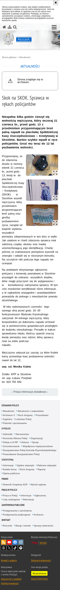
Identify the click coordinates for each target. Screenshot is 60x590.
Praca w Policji (9, 490)
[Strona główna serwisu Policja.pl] (4, 27)
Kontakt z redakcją (9, 560)
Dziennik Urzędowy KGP (15, 484)
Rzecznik (7, 525)
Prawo (5, 479)
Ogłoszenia (40, 495)
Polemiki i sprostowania (15, 423)
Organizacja (37, 438)
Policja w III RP (10, 442)
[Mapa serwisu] (10, 27)
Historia (25, 442)
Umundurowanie (11, 446)
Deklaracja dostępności (41, 560)
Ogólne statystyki (25, 465)
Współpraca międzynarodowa (38, 446)
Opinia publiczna (11, 473)
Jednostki (7, 434)
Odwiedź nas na (9, 542)
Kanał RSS (3, 542)
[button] (54, 27)
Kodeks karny (10, 469)
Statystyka (7, 459)
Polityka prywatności (10, 583)
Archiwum (39, 514)
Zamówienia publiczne (13, 505)
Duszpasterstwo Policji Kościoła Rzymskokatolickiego (29, 450)
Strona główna (9, 57)
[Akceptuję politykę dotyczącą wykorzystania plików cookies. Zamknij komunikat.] (55, 2)
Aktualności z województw (31, 411)
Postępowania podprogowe (16, 514)
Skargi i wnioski (23, 525)
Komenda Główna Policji (15, 438)
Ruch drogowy (25, 415)
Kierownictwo (22, 434)
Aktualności (25, 57)
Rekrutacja (28, 499)
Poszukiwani (42, 415)
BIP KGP (43, 542)
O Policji (6, 428)
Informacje (8, 465)
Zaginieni (7, 419)
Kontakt (6, 520)
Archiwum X (9, 415)
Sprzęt (35, 442)
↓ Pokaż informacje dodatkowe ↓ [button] (30, 391)
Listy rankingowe (11, 499)
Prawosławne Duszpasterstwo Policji (21, 454)
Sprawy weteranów (43, 525)
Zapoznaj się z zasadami (11, 578)
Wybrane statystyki (46, 465)
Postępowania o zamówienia (17, 510)
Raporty (42, 469)
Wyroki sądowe (38, 484)
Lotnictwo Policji (23, 419)
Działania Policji (10, 405)
